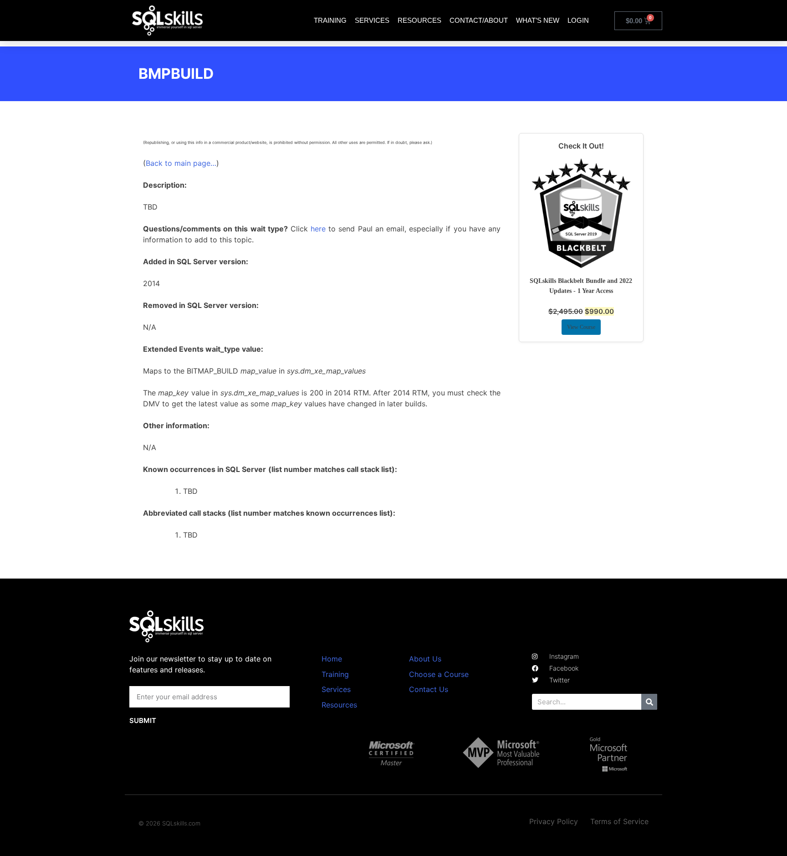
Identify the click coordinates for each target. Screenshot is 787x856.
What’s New (537, 20)
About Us (425, 658)
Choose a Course (439, 674)
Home (332, 658)
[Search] (649, 702)
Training (330, 20)
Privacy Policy (553, 821)
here (318, 228)
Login (578, 20)
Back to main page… (181, 163)
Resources (419, 20)
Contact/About (479, 20)
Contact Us (428, 689)
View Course (581, 327)
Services (372, 20)
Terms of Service (619, 821)
